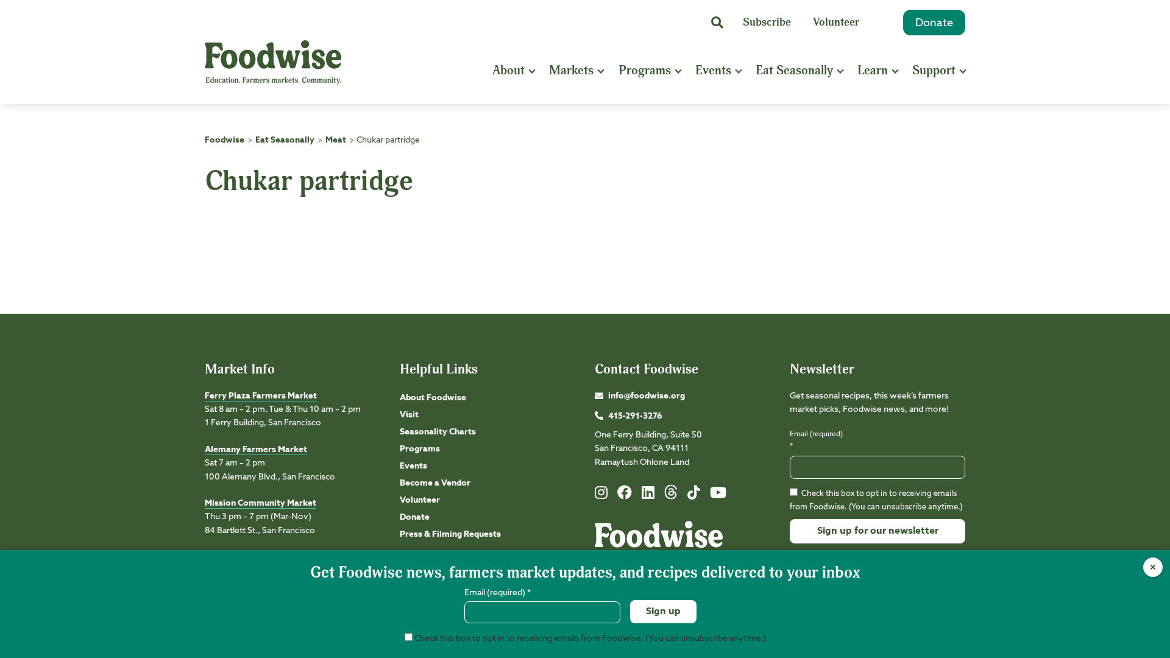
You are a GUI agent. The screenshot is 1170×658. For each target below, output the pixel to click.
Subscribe (767, 22)
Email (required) (816, 440)
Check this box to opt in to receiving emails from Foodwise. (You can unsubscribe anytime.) (589, 638)
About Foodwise (433, 398)
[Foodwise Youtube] (718, 495)
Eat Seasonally (794, 70)
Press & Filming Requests (450, 534)
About (508, 70)
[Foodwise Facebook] (624, 495)
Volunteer (836, 22)
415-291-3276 (635, 416)
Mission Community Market (260, 503)
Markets (571, 70)
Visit (409, 415)
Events (713, 70)
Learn (872, 70)
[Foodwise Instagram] (601, 495)
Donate (934, 23)
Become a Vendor (435, 483)
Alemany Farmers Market (256, 449)
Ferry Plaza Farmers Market (261, 396)
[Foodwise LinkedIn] (648, 495)
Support (934, 70)
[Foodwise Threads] (671, 497)
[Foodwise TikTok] (693, 495)
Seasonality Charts (438, 432)
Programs (645, 70)
